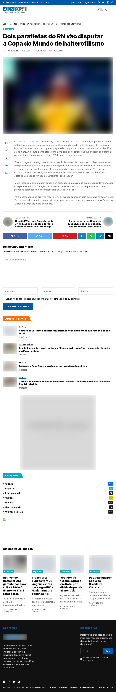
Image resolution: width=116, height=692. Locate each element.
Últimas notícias (58, 512)
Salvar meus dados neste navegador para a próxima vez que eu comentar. (43, 299)
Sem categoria (58, 507)
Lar (4, 24)
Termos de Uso (105, 687)
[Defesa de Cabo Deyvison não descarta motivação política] (10, 366)
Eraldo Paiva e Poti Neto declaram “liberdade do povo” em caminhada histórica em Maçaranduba (64, 349)
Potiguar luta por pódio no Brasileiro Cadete (100, 582)
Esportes (13, 24)
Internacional (58, 493)
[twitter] (103, 2)
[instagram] (108, 2)
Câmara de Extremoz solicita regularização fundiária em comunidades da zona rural (64, 332)
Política (58, 502)
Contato (63, 687)
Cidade (58, 484)
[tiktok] (19, 682)
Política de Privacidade (82, 687)
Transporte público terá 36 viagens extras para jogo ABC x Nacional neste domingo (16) (42, 585)
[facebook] (99, 2)
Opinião (58, 498)
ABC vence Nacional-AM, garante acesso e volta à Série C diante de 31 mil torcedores (15, 585)
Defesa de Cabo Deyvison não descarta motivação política (53, 366)
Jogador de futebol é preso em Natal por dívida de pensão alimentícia (72, 584)
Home (53, 687)
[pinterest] (112, 2)
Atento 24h (13, 51)
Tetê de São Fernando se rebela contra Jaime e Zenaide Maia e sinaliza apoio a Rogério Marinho (64, 383)
